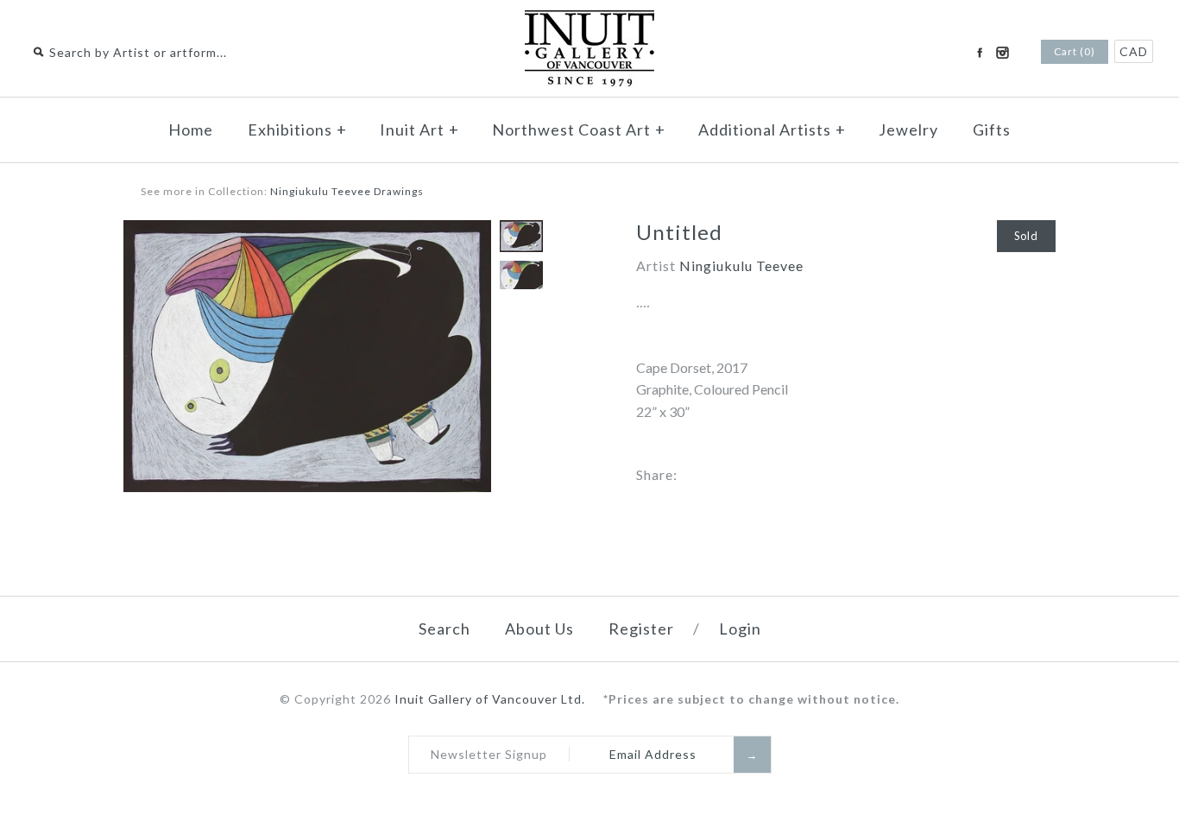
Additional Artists (772, 129)
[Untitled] (307, 231)
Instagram (1002, 52)
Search (444, 628)
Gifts (992, 129)
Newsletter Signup (489, 754)
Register (641, 628)
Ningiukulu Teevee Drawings (347, 191)
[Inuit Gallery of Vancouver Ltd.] (589, 21)
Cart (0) (1074, 51)
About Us (539, 628)
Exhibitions (297, 129)
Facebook (979, 52)
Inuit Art (419, 129)
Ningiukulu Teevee (741, 265)
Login (740, 628)
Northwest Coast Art (578, 129)
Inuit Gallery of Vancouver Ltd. (491, 699)
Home (190, 129)
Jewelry (908, 129)
